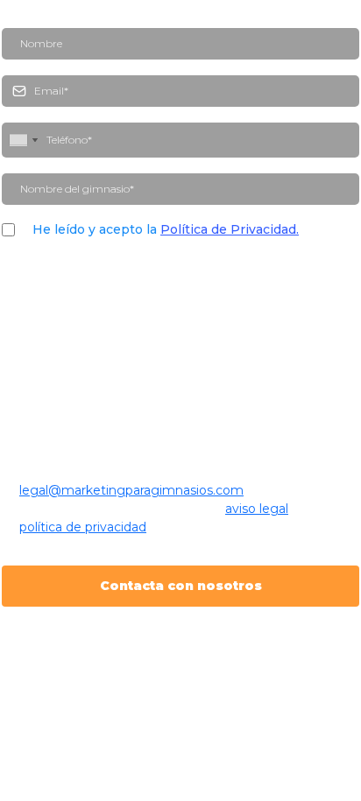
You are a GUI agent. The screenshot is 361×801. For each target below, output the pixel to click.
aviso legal (256, 508)
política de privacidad (82, 527)
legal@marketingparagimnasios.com (131, 490)
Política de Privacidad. (229, 229)
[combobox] (23, 140)
